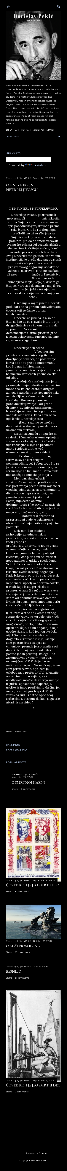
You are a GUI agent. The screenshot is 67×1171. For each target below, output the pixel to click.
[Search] (59, 6)
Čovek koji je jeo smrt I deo (32, 885)
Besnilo (13, 971)
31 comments (22, 977)
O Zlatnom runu (23, 945)
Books (26, 130)
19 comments (27, 788)
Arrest (38, 130)
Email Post (21, 731)
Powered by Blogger (36, 1153)
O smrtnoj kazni (28, 782)
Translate (39, 164)
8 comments (22, 891)
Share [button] (9, 731)
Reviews (12, 130)
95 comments (22, 952)
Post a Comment (16, 750)
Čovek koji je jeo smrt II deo (33, 1085)
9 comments (21, 1091)
